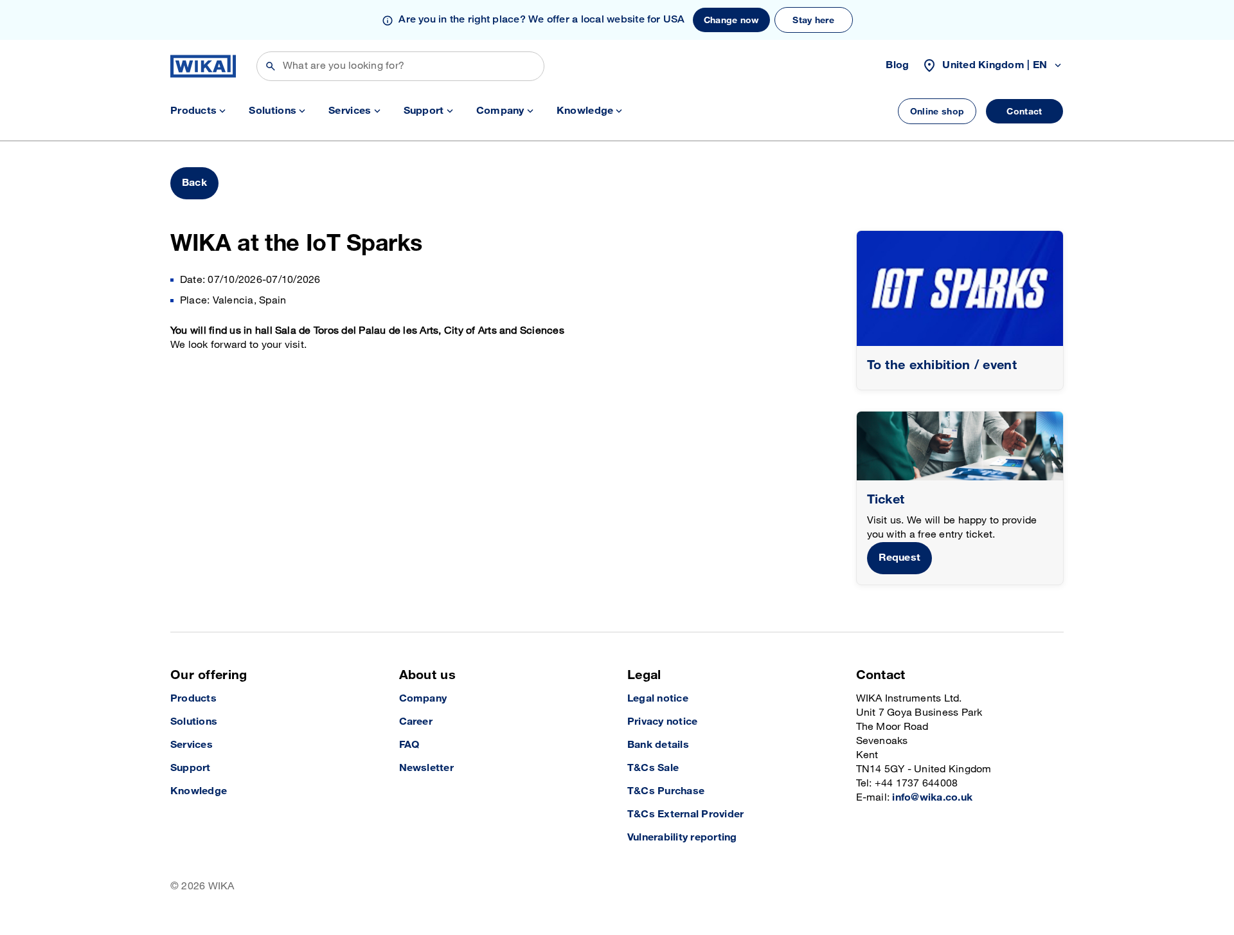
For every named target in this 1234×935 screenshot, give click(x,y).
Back (194, 183)
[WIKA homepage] (203, 66)
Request (900, 558)
